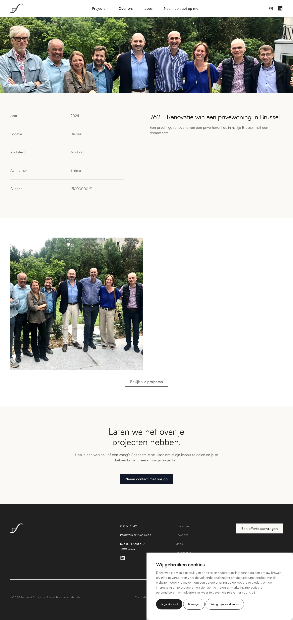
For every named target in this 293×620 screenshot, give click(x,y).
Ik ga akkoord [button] (169, 604)
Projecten (99, 8)
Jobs (148, 8)
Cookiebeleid (143, 597)
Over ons (126, 8)
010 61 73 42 (128, 526)
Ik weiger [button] (194, 604)
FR (271, 8)
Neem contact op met (182, 8)
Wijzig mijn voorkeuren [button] (224, 604)
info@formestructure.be (135, 534)
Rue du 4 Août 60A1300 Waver (132, 546)
